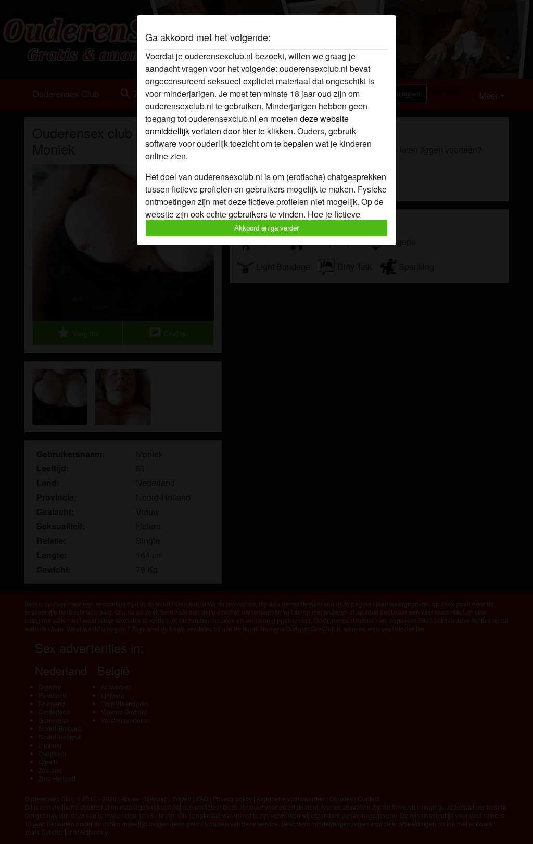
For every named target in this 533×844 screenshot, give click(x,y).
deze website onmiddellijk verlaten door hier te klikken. (247, 124)
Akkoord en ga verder (266, 228)
